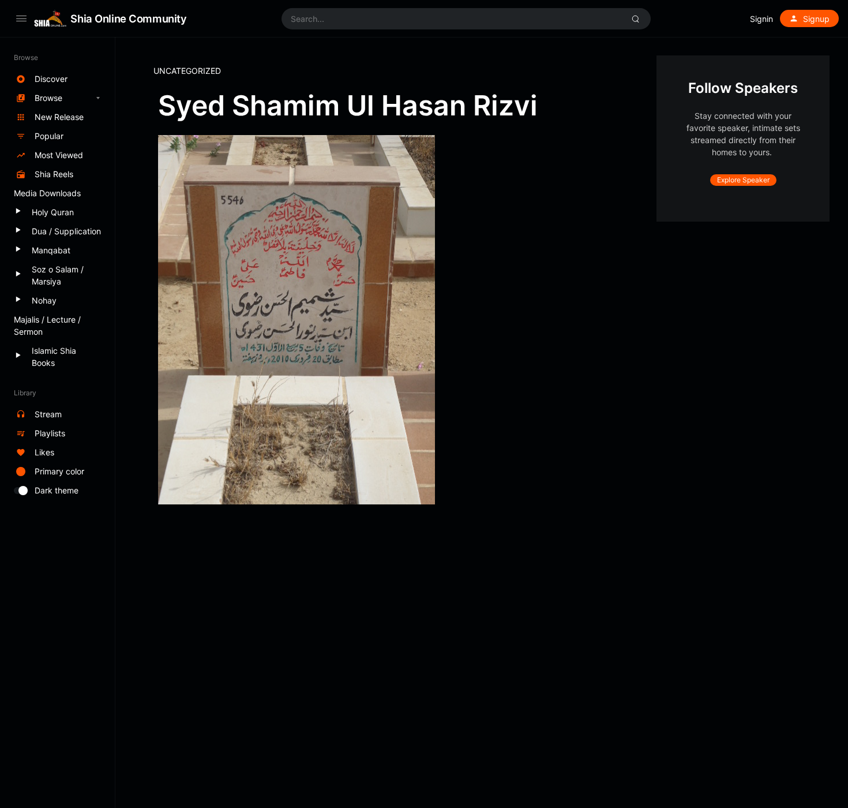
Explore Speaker (743, 179)
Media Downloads (47, 193)
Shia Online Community (128, 18)
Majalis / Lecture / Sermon (47, 325)
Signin (761, 19)
